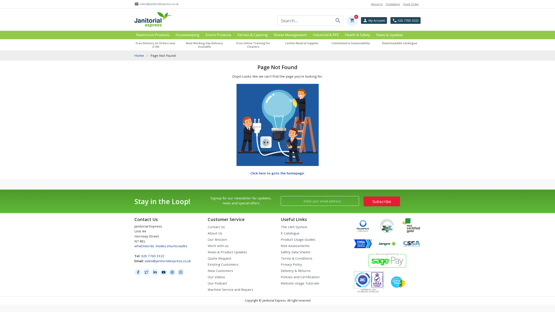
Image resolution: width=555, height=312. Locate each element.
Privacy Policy (291, 264)
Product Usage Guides (298, 239)
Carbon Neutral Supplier (302, 43)
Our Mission (217, 239)
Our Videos (216, 277)
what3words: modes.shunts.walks (160, 246)
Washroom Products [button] (153, 35)
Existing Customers (223, 264)
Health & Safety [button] (357, 35)
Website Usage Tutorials (300, 283)
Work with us (218, 246)
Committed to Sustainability (350, 43)
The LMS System (294, 227)
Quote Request (219, 258)
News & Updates (389, 35)
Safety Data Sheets (295, 252)
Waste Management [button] (290, 35)
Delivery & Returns (296, 270)
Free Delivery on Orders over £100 (156, 45)
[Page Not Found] (278, 124)
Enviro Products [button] (218, 35)
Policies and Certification (300, 277)
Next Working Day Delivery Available (204, 45)
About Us (215, 233)
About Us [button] (377, 4)
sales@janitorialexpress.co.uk (168, 261)
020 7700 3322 (152, 256)
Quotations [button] (393, 4)
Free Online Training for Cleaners (253, 45)
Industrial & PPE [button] (326, 35)
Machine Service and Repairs (230, 289)
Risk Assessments (295, 246)
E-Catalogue (290, 233)
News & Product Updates (227, 252)
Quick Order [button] (411, 4)
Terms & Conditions (296, 258)
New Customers (220, 270)
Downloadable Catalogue (399, 43)
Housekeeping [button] (187, 35)
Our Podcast (217, 283)
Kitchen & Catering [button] (252, 35)
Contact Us (216, 227)
